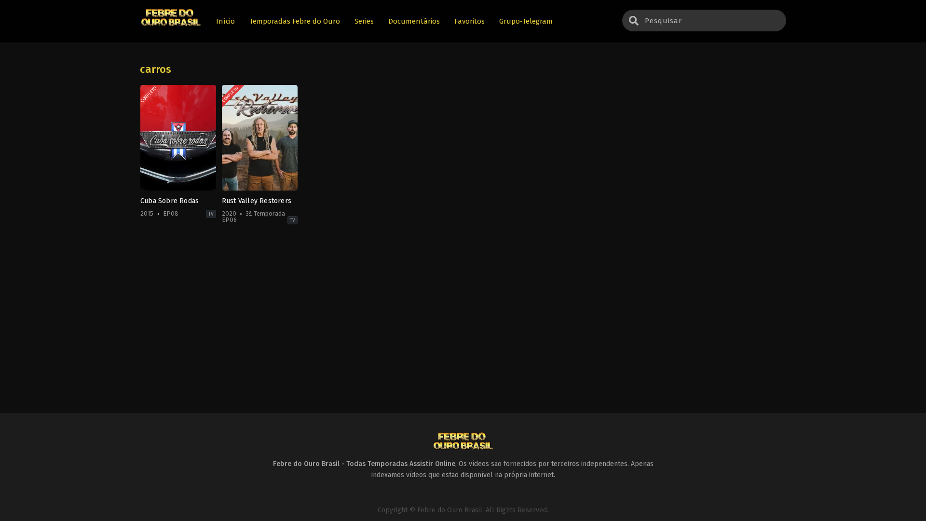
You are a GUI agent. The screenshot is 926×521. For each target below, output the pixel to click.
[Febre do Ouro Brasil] (171, 24)
